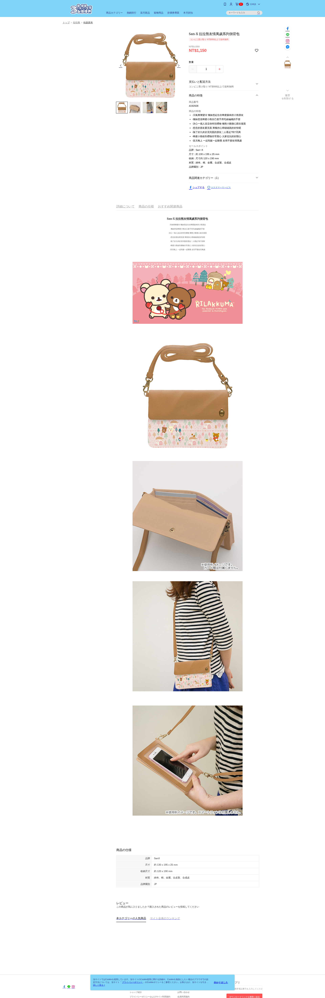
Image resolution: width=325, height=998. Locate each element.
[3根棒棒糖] (81, 8)
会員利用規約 (183, 996)
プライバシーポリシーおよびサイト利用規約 (150, 996)
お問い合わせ (183, 992)
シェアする (198, 187)
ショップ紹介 (136, 992)
